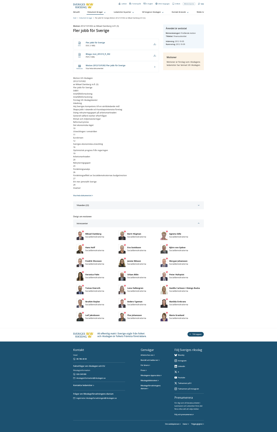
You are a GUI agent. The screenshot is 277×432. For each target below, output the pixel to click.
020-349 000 (81, 374)
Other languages (164, 4)
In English (149, 4)
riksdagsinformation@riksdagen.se (91, 378)
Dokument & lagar (85, 18)
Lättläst (124, 4)
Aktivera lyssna (189, 4)
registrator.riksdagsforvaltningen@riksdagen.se (96, 398)
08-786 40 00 (81, 359)
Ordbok (177, 4)
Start (74, 18)
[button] (96, 12)
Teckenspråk (136, 4)
